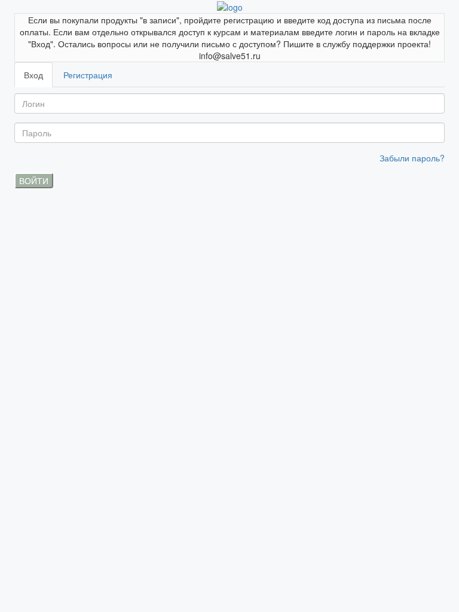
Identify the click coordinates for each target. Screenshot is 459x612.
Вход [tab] (33, 75)
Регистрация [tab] (87, 75)
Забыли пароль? (412, 158)
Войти (33, 180)
